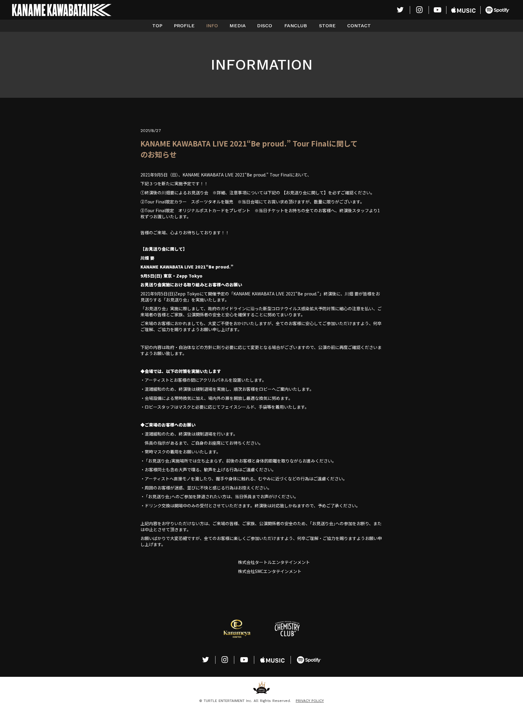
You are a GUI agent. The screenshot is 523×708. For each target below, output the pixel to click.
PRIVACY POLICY (310, 701)
